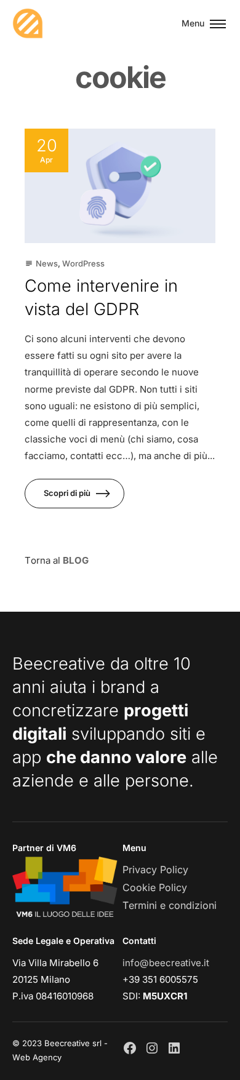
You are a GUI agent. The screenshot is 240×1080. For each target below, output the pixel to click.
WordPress (83, 263)
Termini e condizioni (169, 905)
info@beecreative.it (165, 963)
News (47, 263)
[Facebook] (129, 1048)
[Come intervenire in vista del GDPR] (120, 186)
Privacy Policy (155, 869)
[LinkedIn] (174, 1048)
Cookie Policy (154, 887)
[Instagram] (152, 1048)
